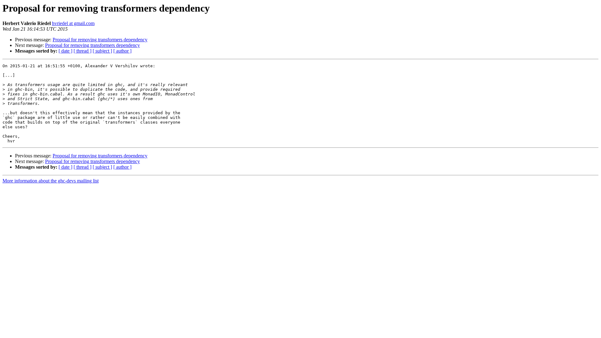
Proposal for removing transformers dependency (100, 39)
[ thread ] (82, 51)
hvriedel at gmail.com (73, 23)
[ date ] (65, 51)
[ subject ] (102, 51)
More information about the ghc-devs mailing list (51, 180)
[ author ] (122, 51)
